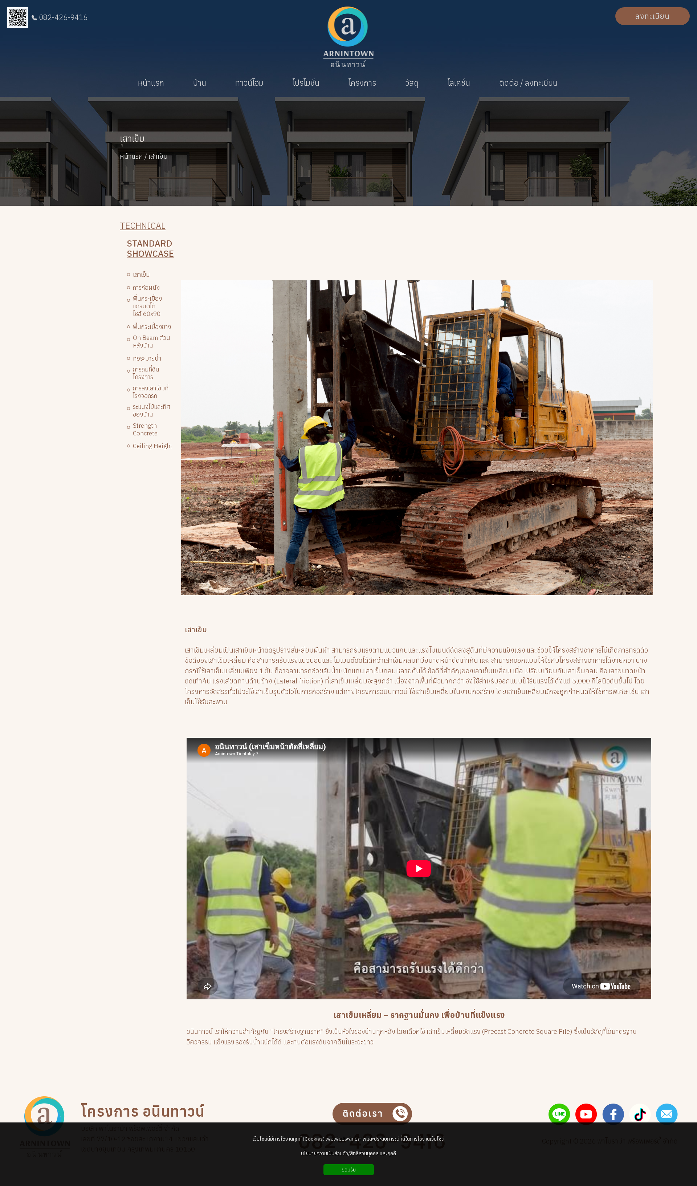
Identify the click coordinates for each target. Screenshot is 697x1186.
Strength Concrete (145, 429)
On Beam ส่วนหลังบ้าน (151, 341)
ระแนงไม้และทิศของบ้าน (151, 410)
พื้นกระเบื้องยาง (152, 327)
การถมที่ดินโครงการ (146, 373)
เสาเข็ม (132, 139)
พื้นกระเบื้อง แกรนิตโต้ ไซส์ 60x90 (147, 306)
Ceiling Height (152, 446)
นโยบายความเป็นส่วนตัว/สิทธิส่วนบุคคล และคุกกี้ (348, 1153)
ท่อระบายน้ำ (147, 358)
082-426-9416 (63, 17)
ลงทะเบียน (652, 16)
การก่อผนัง (146, 288)
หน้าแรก (131, 156)
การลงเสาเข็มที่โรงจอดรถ (150, 392)
